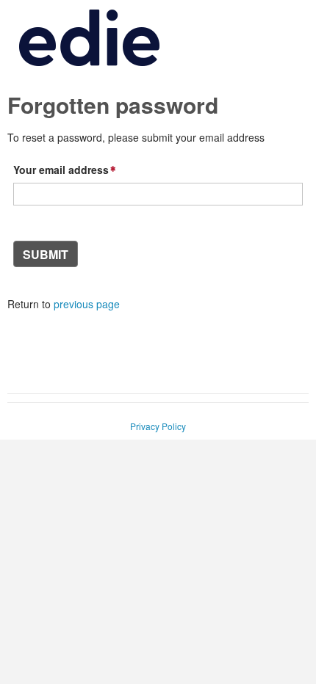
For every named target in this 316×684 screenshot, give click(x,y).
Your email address (61, 169)
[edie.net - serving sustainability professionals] (88, 64)
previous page (87, 303)
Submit (45, 254)
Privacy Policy (158, 426)
